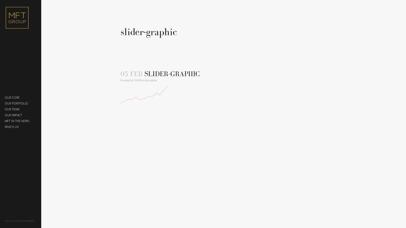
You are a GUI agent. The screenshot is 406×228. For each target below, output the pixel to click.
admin (153, 80)
